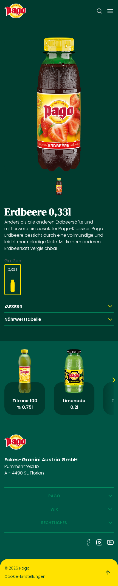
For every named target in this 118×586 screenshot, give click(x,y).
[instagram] (99, 542)
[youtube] (110, 542)
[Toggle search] (99, 11)
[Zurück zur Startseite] (15, 11)
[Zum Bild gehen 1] (59, 186)
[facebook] (88, 542)
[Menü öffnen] (110, 11)
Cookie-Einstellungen (25, 576)
